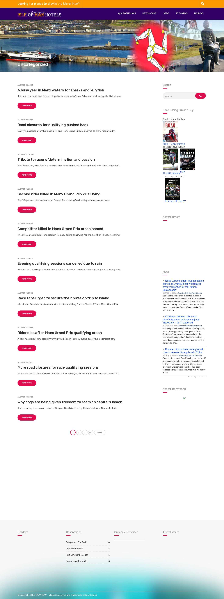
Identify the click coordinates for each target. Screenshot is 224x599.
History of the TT (175, 201)
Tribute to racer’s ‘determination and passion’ (56, 159)
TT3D (182, 172)
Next (99, 432)
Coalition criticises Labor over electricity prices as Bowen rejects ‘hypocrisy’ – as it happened (181, 319)
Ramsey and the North (76, 561)
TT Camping (182, 13)
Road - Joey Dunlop (174, 144)
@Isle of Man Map (127, 13)
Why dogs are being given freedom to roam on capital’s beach (70, 402)
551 (90, 432)
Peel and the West (74, 548)
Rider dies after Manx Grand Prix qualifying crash (60, 333)
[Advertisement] (182, 560)
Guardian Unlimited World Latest (190, 293)
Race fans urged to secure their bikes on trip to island (63, 298)
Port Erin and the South (77, 555)
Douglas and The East (76, 542)
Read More (27, 106)
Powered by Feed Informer (197, 377)
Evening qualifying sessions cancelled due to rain (60, 263)
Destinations (149, 13)
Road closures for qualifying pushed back (53, 125)
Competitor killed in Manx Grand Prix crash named (60, 229)
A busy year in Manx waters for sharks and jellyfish (61, 90)
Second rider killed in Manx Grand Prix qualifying (59, 194)
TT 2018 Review (171, 173)
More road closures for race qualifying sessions (58, 367)
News (166, 13)
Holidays (198, 13)
